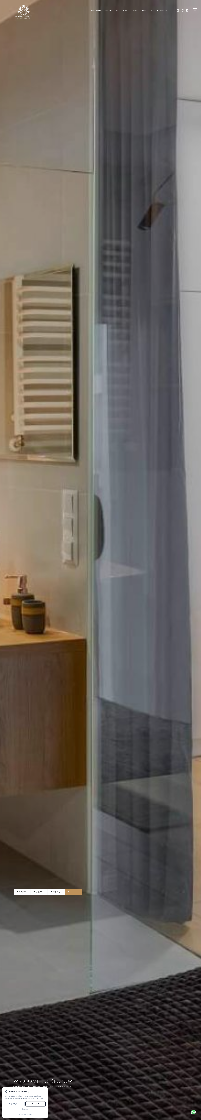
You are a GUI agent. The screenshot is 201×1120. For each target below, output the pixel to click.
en (195, 10)
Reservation (73, 892)
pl (195, 14)
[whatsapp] (193, 1114)
